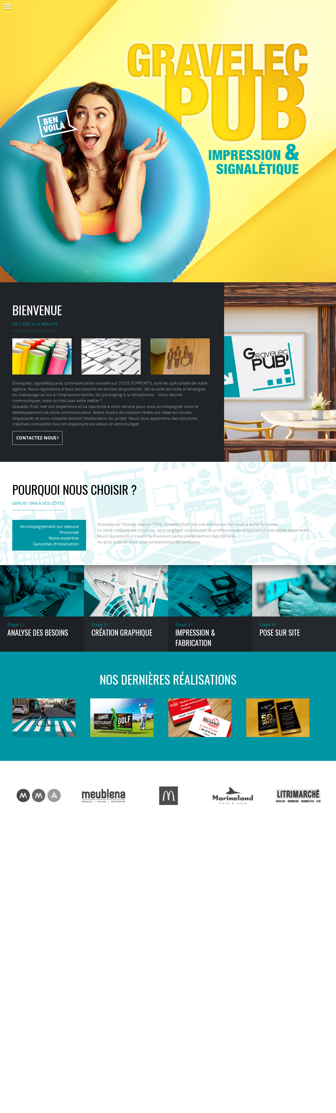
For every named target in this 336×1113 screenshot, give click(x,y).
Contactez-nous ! (37, 438)
